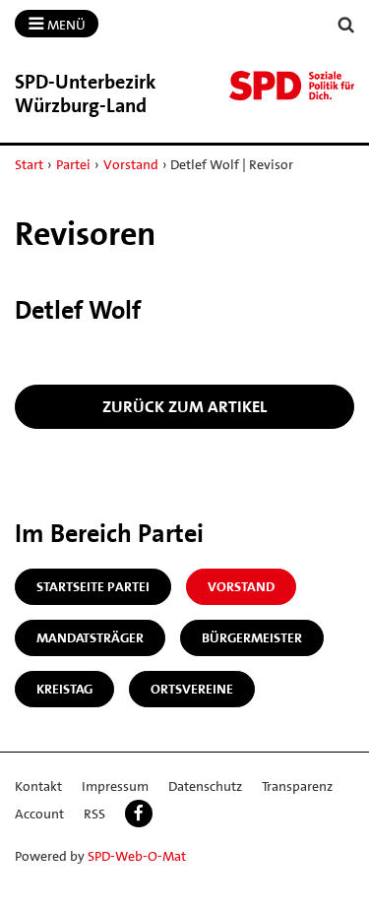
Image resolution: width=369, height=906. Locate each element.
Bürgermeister (252, 637)
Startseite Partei (93, 586)
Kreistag (64, 688)
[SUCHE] (346, 25)
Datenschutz (205, 786)
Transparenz (297, 786)
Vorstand (130, 164)
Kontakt (38, 786)
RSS (94, 813)
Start (29, 164)
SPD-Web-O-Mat (137, 856)
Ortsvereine (192, 688)
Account (39, 813)
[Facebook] (139, 813)
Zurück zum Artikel (184, 406)
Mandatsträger (90, 637)
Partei (73, 164)
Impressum (115, 786)
